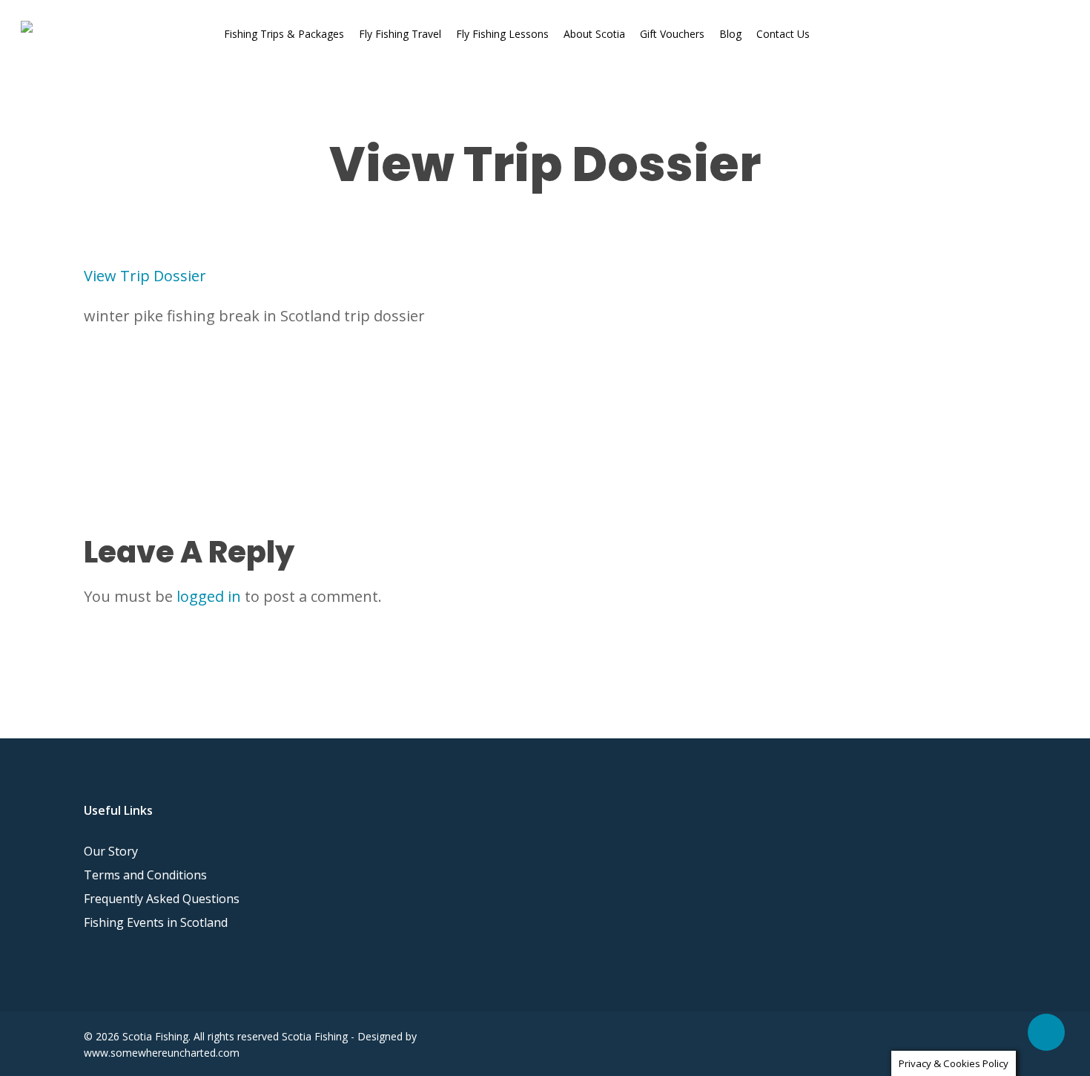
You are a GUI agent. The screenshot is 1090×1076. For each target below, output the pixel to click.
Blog (730, 34)
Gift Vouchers (672, 34)
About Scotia (594, 34)
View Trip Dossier (145, 276)
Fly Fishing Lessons (502, 34)
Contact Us (783, 34)
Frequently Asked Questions (162, 898)
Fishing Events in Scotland (156, 922)
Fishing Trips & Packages (284, 34)
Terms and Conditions (145, 875)
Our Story (111, 851)
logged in (208, 596)
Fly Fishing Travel (400, 34)
